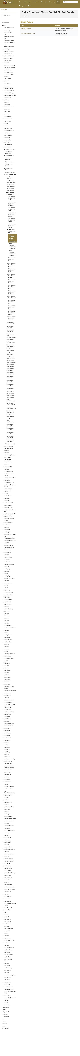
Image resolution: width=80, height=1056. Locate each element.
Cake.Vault (6, 945)
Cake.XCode (7, 984)
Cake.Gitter (6, 606)
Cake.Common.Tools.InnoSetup (11, 357)
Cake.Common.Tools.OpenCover (11, 394)
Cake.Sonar (6, 856)
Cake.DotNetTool (8, 516)
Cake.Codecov (7, 137)
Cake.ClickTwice (8, 128)
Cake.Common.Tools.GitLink (10, 330)
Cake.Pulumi (7, 809)
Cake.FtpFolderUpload (9, 578)
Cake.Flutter (7, 566)
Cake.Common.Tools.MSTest (10, 373)
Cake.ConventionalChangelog (8, 449)
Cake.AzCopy (7, 83)
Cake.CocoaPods (8, 135)
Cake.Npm (6, 742)
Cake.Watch (7, 965)
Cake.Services (7, 840)
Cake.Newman (7, 737)
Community (52, 2)
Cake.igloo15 (7, 649)
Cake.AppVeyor (7, 60)
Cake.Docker (7, 500)
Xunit (4, 1026)
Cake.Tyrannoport (8, 928)
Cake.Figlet (6, 554)
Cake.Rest (6, 823)
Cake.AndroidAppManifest (9, 35)
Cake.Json (6, 672)
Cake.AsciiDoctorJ (8, 72)
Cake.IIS (6, 651)
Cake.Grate (6, 618)
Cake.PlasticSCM (8, 795)
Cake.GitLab (7, 597)
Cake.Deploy (7, 480)
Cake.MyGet (7, 730)
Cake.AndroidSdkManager (9, 45)
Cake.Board (6, 100)
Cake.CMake (7, 133)
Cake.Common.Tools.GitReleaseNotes (11, 341)
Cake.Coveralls (7, 457)
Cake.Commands (8, 144)
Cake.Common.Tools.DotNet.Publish (11, 270)
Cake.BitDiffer (7, 97)
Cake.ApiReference (8, 51)
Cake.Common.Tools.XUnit (10, 440)
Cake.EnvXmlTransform (10, 540)
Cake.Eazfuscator (8, 522)
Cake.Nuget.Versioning (9, 759)
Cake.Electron (7, 525)
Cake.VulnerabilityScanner (8, 960)
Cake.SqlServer (7, 870)
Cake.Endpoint (7, 532)
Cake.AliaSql (7, 30)
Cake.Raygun (7, 814)
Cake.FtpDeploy (7, 576)
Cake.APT (6, 63)
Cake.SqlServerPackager (10, 873)
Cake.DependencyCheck (10, 477)
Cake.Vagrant (7, 942)
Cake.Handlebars (8, 625)
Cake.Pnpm (6, 799)
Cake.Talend (7, 898)
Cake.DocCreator (8, 495)
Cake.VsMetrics (7, 957)
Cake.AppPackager (8, 58)
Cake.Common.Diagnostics (8, 152)
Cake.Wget (6, 972)
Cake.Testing (7, 909)
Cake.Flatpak (7, 561)
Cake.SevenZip (7, 842)
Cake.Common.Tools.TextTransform (10, 420)
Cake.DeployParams (9, 482)
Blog (20, 2)
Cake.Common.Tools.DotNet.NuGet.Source (12, 253)
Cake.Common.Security (8, 165)
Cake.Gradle (7, 611)
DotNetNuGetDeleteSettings (28, 33)
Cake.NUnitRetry (8, 761)
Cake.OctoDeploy (8, 763)
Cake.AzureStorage (9, 92)
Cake (4, 25)
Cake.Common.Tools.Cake (10, 177)
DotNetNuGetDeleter (26, 28)
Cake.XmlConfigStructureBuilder (10, 992)
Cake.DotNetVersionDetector (9, 519)
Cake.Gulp (6, 623)
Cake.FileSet (7, 559)
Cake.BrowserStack (8, 107)
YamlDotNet (6, 1028)
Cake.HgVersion (8, 635)
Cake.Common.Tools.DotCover (10, 189)
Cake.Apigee (7, 48)
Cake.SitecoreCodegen (9, 849)
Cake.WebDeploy (8, 968)
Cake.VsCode (7, 952)
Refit (4, 1021)
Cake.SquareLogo (8, 877)
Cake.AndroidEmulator (9, 42)
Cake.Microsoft (7, 709)
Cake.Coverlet (7, 459)
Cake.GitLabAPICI (8, 599)
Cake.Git (6, 587)
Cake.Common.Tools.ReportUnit (11, 404)
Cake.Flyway (7, 569)
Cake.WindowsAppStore (10, 975)
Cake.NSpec (7, 749)
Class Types (4, 9)
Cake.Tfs (6, 912)
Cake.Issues (7, 663)
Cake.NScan (7, 747)
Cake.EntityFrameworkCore (9, 537)
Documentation (27, 2)
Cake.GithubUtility (8, 594)
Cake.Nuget (6, 754)
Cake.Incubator (7, 656)
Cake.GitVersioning (8, 609)
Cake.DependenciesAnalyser (9, 474)
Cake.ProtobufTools (9, 807)
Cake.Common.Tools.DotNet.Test (11, 302)
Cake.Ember (7, 529)
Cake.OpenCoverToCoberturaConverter (9, 766)
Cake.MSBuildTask (8, 726)
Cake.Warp (6, 963)
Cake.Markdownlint (8, 702)
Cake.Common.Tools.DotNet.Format (11, 220)
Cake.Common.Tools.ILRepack (10, 353)
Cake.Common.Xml (10, 444)
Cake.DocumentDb (8, 503)
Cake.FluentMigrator (9, 564)
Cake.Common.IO (9, 155)
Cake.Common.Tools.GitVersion (11, 345)
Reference (36, 2)
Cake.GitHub (7, 590)
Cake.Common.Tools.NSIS (10, 377)
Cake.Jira (6, 667)
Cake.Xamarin (7, 982)
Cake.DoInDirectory (8, 505)
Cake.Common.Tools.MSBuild (10, 365)
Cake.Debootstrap (8, 471)
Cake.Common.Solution (8, 169)
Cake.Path (6, 784)
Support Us (23, 6)
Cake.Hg (6, 632)
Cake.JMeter (7, 670)
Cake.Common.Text (10, 172)
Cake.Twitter (7, 926)
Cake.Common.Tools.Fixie (10, 327)
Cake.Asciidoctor (8, 70)
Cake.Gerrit (6, 585)
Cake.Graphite (7, 616)
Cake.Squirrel (7, 880)
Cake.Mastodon (7, 707)
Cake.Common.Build (10, 149)
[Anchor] (34, 22)
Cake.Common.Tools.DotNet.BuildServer (11, 203)
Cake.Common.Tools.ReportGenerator (11, 399)
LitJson (4, 1009)
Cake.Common (8, 147)
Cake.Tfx (6, 914)
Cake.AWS (6, 81)
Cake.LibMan (7, 684)
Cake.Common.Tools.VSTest (10, 425)
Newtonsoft (6, 1016)
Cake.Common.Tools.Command (11, 185)
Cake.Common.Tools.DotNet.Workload (11, 318)
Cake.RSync (7, 828)
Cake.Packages (7, 774)
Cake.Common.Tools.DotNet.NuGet (12, 231)
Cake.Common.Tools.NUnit (10, 385)
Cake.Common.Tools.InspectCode (11, 361)
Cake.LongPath (7, 695)
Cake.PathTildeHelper (9, 786)
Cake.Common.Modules (8, 158)
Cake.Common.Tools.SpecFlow (10, 415)
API (58, 2)
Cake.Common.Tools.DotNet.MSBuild (11, 225)
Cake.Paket (6, 777)
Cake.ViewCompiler (8, 950)
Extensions (44, 2)
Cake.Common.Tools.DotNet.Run (11, 287)
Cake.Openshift (7, 770)
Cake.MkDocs (7, 719)
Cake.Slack (6, 851)
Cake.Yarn (6, 1002)
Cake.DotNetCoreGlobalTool (9, 510)
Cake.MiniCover (7, 714)
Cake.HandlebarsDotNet (10, 627)
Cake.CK (6, 123)
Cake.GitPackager (8, 604)
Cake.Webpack (7, 970)
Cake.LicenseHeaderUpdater (9, 687)
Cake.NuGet (7, 756)
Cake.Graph (6, 613)
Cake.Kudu (6, 682)
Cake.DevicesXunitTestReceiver (9, 485)
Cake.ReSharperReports (10, 818)
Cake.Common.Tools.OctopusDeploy (10, 390)
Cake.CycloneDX (8, 466)
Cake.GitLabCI (7, 602)
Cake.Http (6, 646)
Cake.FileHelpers (8, 557)
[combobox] (70, 2)
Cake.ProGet (7, 804)
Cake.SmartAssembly (9, 854)
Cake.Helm (6, 630)
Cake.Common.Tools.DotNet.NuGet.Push (12, 246)
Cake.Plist (6, 797)
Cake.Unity (6, 935)
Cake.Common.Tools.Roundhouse (11, 407)
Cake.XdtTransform (9, 989)
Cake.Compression (8, 446)
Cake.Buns (6, 114)
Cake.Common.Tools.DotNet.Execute (11, 214)
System (5, 1023)
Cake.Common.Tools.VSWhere (10, 429)
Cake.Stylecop (7, 891)
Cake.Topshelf (7, 919)
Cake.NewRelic (7, 740)
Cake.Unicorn (7, 933)
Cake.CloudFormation (9, 130)
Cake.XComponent (8, 986)
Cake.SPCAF (7, 863)
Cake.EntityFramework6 (10, 534)
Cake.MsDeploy (7, 728)
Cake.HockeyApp (8, 639)
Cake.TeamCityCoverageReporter (10, 904)
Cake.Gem (6, 580)
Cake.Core (6, 452)
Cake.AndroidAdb (8, 32)
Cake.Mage (6, 697)
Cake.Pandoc (7, 779)
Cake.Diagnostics (8, 488)
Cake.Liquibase (7, 693)
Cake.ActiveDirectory (9, 27)
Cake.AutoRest (7, 78)
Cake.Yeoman (7, 1004)
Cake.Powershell (8, 802)
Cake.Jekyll (6, 665)
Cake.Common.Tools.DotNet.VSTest (11, 313)
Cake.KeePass (7, 677)
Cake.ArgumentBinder (9, 65)
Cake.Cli (6, 125)
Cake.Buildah (7, 109)
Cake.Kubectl (7, 679)
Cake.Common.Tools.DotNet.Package (11, 265)
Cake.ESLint (7, 543)
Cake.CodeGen (7, 140)
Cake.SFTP (6, 844)
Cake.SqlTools (7, 875)
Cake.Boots (6, 102)
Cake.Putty (6, 811)
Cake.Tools (6, 917)
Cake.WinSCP (7, 977)
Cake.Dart (6, 469)
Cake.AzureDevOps (8, 88)
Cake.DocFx (6, 498)
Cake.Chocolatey (8, 118)
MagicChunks (6, 1012)
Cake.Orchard (7, 772)
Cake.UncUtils (7, 931)
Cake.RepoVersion (8, 816)
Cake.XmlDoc (7, 995)
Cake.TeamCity (7, 901)
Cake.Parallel (7, 781)
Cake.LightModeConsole (10, 690)
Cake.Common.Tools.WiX (10, 433)
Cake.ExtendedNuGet (9, 547)
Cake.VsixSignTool (8, 954)
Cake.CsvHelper (7, 462)
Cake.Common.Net (9, 162)
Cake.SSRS (6, 882)
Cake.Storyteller (8, 884)
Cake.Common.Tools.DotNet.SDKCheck (11, 292)
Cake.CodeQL (7, 142)
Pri (3, 1019)
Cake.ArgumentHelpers (9, 67)
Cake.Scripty (7, 832)
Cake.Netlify (7, 735)
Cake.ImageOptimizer (9, 653)
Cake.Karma (7, 675)
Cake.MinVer (7, 716)
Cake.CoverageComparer (10, 455)
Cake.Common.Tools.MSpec (10, 369)
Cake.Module (7, 721)
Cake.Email (6, 527)
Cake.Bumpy (7, 111)
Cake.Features (7, 552)
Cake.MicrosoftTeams (9, 711)
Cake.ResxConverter (9, 825)
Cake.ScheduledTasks (9, 830)
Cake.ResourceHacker (9, 821)
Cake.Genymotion (8, 583)
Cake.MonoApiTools (9, 723)
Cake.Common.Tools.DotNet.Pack (11, 259)
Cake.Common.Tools (10, 174)
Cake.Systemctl (7, 896)
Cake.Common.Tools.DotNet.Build (11, 198)
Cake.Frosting (7, 571)
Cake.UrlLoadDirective (9, 940)
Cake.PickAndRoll (8, 788)
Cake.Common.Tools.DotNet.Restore (11, 281)
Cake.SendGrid (7, 837)
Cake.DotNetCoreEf (8, 507)
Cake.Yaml (6, 1000)
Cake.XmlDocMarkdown (10, 997)
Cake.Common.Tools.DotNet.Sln (12, 297)
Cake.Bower (7, 104)
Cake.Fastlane (7, 550)
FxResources (6, 1007)
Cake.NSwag (7, 752)
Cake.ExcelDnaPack (8, 545)
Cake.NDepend (7, 733)
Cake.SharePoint (8, 847)
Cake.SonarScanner (9, 861)
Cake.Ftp (6, 573)
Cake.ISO (6, 660)
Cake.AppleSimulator (9, 56)
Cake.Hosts (6, 644)
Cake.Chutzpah (7, 121)
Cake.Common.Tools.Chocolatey (11, 181)
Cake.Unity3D (7, 938)
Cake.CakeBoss (7, 116)
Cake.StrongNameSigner (10, 887)
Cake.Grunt (6, 620)
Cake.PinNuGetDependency (9, 792)
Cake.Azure (7, 85)
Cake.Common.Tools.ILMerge (10, 349)
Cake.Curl (6, 464)
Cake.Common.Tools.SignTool (10, 411)
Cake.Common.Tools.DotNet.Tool (11, 307)
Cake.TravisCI (7, 924)
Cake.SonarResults (8, 858)
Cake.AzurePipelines (9, 90)
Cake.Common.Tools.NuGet (10, 381)
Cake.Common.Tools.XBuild (10, 437)
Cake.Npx (6, 744)
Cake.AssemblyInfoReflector (8, 75)
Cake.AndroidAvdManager (9, 39)
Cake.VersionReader (9, 947)
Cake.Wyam (7, 979)
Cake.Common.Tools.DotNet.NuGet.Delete (13, 238)
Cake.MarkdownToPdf (9, 704)
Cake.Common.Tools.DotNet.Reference (11, 276)
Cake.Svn (6, 894)
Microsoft (5, 1014)
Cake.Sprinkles (7, 865)
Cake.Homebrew (8, 642)
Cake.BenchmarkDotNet (10, 95)
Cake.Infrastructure (8, 658)
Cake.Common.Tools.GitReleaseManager (12, 335)
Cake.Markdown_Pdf (9, 700)
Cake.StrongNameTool (9, 889)
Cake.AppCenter (8, 53)
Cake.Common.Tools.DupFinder (11, 323)
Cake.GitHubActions (9, 592)
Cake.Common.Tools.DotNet (10, 193)
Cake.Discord (7, 491)
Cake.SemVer (7, 835)
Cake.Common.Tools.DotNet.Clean (11, 209)
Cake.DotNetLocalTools (9, 514)
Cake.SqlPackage (8, 868)
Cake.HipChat (7, 637)
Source (31, 6)
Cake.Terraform (8, 907)
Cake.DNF (6, 493)
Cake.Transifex (7, 921)
